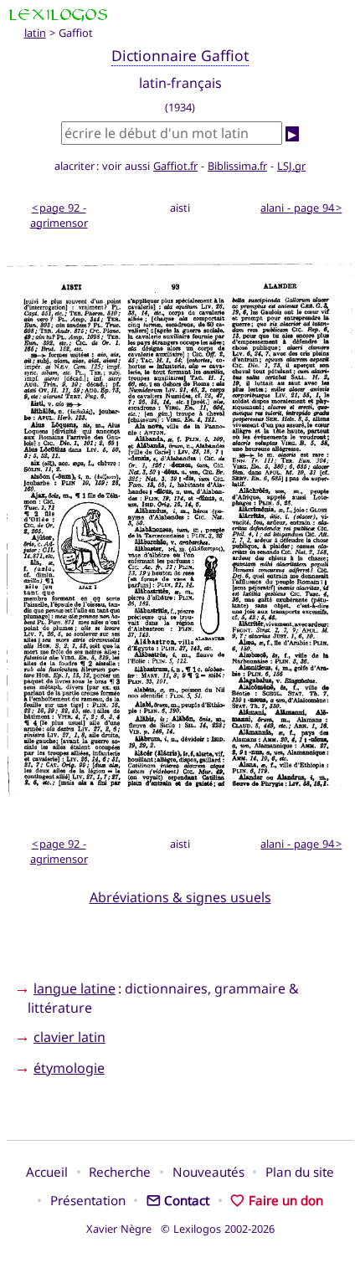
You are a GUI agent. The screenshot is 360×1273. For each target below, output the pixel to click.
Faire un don (285, 1200)
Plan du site (299, 1171)
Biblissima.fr (237, 165)
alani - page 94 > (301, 207)
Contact (186, 1200)
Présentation (88, 1200)
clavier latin (69, 1037)
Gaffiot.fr (175, 165)
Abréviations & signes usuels (180, 897)
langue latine (74, 988)
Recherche (120, 1171)
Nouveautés (208, 1171)
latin (35, 32)
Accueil (47, 1171)
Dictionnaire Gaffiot (180, 55)
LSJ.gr (291, 165)
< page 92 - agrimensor (59, 215)
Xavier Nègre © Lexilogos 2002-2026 (180, 1228)
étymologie (69, 1068)
